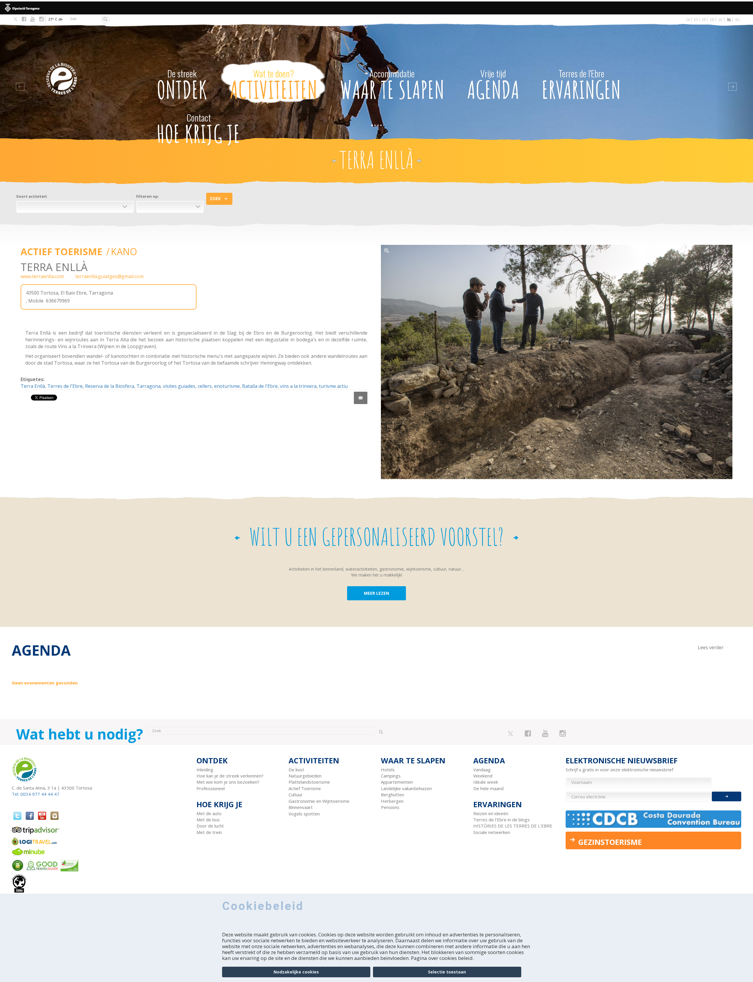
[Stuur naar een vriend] (360, 398)
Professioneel (210, 788)
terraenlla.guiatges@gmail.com (109, 276)
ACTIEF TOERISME (63, 251)
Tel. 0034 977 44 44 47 (35, 794)
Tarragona (148, 386)
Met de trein (209, 832)
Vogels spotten (304, 814)
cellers (205, 386)
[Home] (88, 70)
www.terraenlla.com (42, 276)
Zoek (215, 198)
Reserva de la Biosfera (109, 386)
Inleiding (204, 769)
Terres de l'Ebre (65, 386)
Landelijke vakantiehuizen (406, 788)
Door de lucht (210, 826)
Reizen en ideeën (490, 813)
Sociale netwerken (491, 832)
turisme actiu (333, 386)
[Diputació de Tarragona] (376, 7)
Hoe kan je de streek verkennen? (230, 776)
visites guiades (179, 386)
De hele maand (488, 788)
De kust (296, 769)
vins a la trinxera (298, 386)
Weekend (482, 776)
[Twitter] (15, 19)
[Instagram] (41, 19)
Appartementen (397, 782)
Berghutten (392, 794)
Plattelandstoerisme (309, 782)
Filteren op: (147, 196)
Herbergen (392, 801)
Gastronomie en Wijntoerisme (319, 801)
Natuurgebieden (305, 776)
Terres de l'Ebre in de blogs (501, 820)
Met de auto (208, 813)
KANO (124, 251)
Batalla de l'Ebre (260, 386)
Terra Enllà (33, 386)
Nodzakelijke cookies (296, 972)
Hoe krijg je (198, 129)
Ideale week (485, 782)
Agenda (493, 85)
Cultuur (296, 794)
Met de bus (208, 820)
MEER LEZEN (376, 593)
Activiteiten (273, 85)
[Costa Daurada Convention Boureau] (654, 819)
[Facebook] (24, 19)
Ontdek (182, 85)
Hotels (388, 769)
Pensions (390, 807)
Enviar (726, 796)
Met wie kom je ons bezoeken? (227, 782)
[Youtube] (32, 19)
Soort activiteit (31, 196)
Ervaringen (581, 85)
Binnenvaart (301, 807)
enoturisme (227, 386)
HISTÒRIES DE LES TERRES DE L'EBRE (512, 826)
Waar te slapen (392, 85)
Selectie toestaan (447, 972)
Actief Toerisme (305, 788)
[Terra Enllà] (556, 362)
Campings (391, 776)
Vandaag (482, 769)
